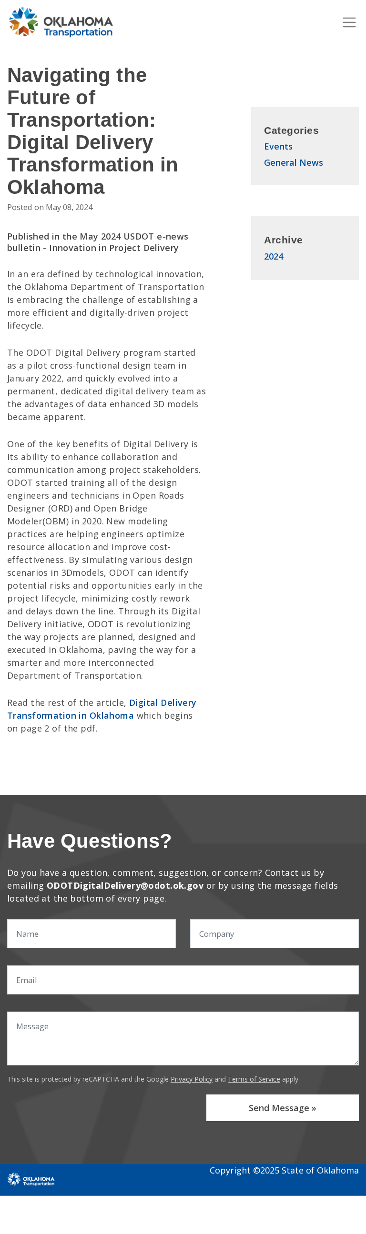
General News (293, 162)
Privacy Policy (192, 1079)
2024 (273, 256)
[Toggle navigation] (349, 22)
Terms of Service (254, 1079)
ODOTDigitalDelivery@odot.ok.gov (125, 885)
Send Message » (282, 1108)
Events (278, 146)
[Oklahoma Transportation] (31, 1178)
